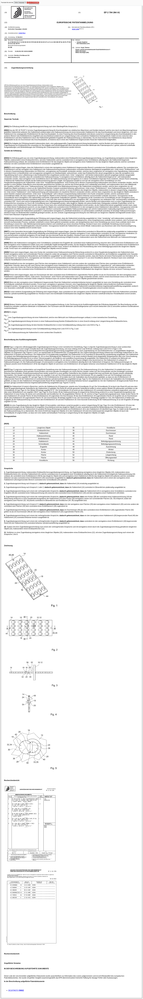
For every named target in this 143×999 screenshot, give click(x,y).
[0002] (21, 990)
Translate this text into (7, 2)
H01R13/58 (75, 29)
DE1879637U (13, 990)
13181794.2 (22, 33)
